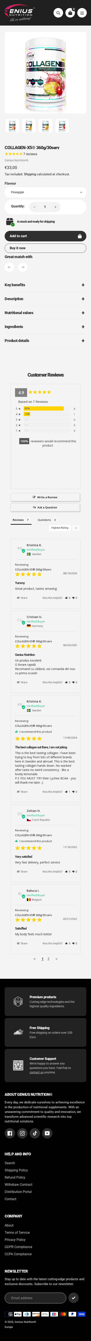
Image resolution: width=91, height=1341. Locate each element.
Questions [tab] (44, 520)
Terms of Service (17, 1233)
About (9, 1225)
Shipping (30, 174)
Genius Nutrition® (16, 160)
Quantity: (18, 206)
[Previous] (9, 267)
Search (10, 1163)
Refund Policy (15, 1177)
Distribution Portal (18, 1192)
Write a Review (47, 497)
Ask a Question (47, 507)
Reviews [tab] (18, 520)
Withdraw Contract (18, 1185)
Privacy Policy (15, 1240)
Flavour (10, 183)
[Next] (23, 267)
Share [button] (24, 598)
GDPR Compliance (18, 1247)
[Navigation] (82, 13)
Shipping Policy (16, 1170)
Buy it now (18, 248)
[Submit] (73, 1298)
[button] (67, 598)
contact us (37, 1072)
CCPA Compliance (18, 1254)
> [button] (56, 958)
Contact (10, 1199)
